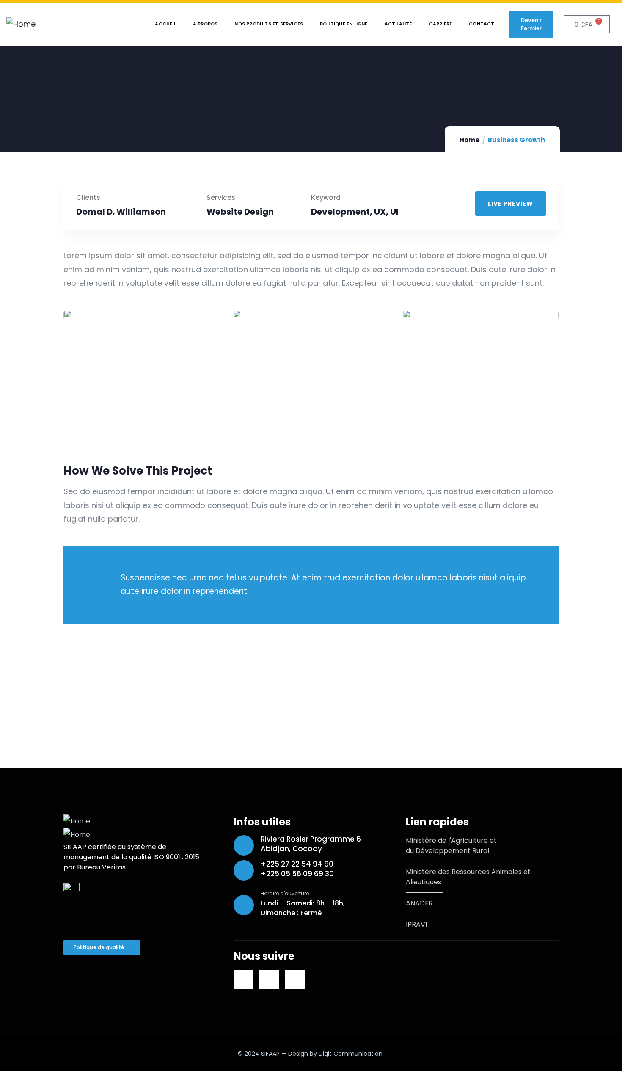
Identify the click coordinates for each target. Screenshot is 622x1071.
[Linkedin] (243, 979)
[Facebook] (269, 979)
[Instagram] (295, 979)
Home (469, 139)
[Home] (21, 24)
